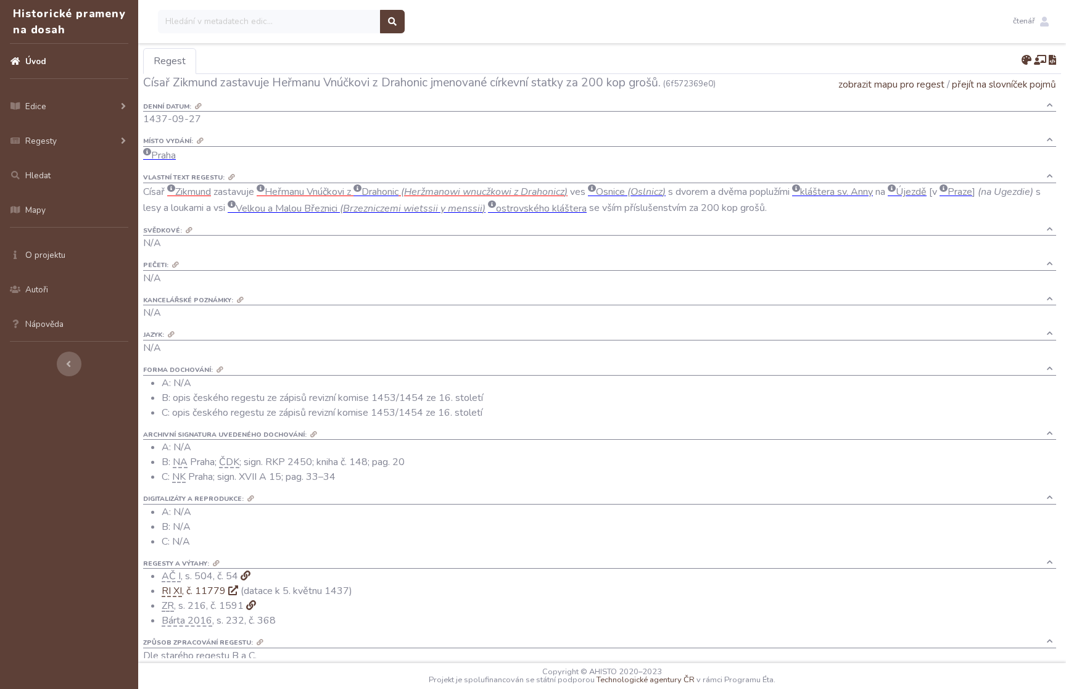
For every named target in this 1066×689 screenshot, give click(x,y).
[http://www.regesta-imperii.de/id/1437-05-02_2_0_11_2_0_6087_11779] (233, 591)
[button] (1031, 21)
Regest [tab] (170, 61)
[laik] (1040, 60)
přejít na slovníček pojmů (1004, 84)
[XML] (1052, 60)
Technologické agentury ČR (646, 679)
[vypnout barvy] (1026, 60)
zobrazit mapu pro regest (891, 84)
